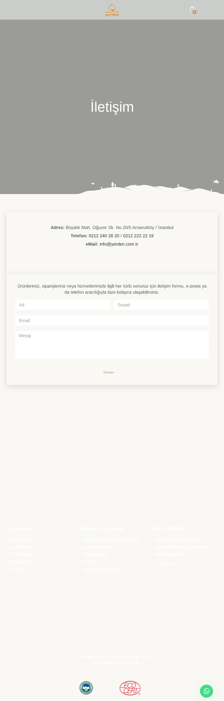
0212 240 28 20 (104, 235)
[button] (10, 10)
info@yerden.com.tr (119, 244)
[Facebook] (107, 263)
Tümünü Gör (165, 564)
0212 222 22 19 (138, 235)
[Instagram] (97, 263)
